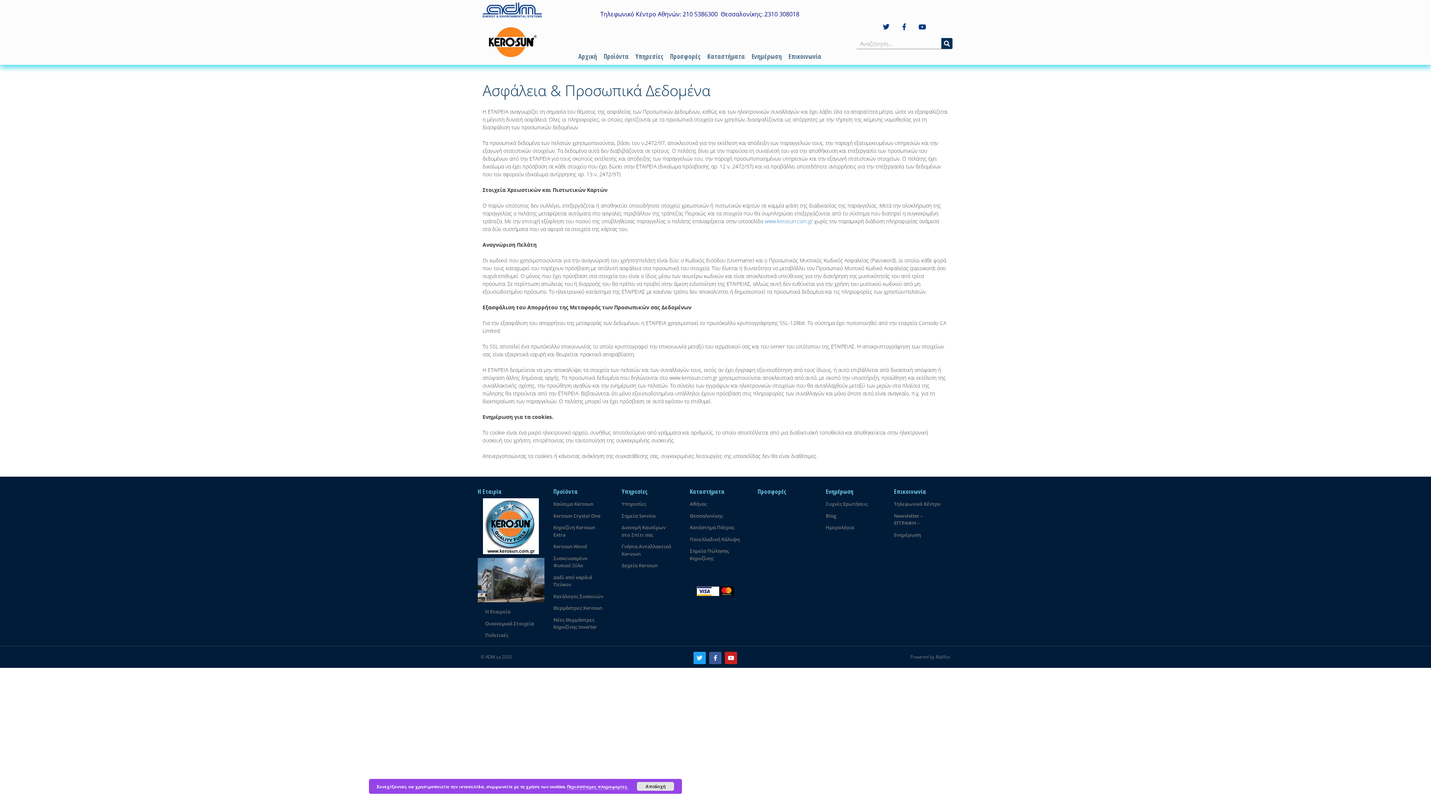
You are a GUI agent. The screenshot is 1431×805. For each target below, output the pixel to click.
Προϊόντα (616, 56)
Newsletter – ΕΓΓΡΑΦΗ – (908, 519)
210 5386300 (700, 14)
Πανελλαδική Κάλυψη (715, 539)
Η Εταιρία (490, 491)
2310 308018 (781, 14)
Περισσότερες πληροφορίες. (597, 786)
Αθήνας (698, 504)
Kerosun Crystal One (576, 515)
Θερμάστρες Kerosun (577, 607)
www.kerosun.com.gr (789, 221)
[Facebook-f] (904, 27)
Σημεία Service (639, 515)
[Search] (947, 43)
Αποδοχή (655, 786)
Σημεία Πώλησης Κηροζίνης (709, 554)
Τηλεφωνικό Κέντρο (917, 504)
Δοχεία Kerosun (640, 565)
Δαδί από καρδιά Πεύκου (572, 581)
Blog (831, 515)
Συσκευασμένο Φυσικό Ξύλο (570, 562)
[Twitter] (886, 27)
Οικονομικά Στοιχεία (509, 623)
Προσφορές (685, 56)
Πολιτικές (496, 635)
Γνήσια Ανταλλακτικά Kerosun (646, 550)
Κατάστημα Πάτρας (712, 527)
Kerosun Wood (570, 546)
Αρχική (587, 56)
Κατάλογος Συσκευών (578, 596)
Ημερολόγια (840, 527)
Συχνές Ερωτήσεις (847, 504)
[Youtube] (922, 27)
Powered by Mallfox (930, 657)
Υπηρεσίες (649, 56)
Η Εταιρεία (498, 611)
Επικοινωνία (805, 56)
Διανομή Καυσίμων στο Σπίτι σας (644, 531)
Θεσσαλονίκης (706, 515)
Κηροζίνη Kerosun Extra (574, 531)
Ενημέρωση (767, 56)
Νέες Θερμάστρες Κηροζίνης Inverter (575, 623)
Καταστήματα (726, 56)
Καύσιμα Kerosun (573, 504)
